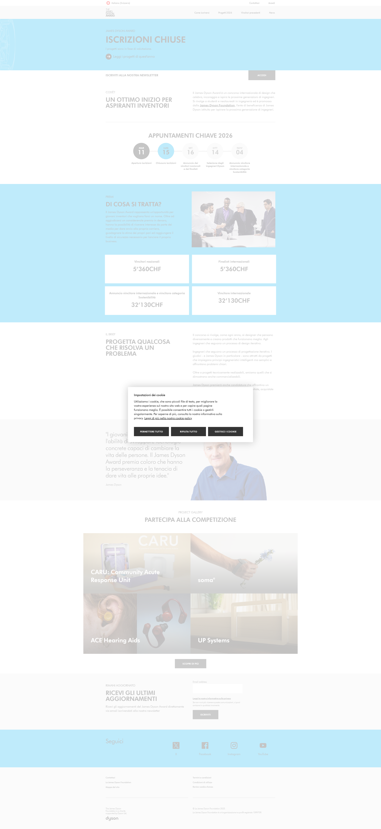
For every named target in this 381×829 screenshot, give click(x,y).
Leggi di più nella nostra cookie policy (168, 418)
